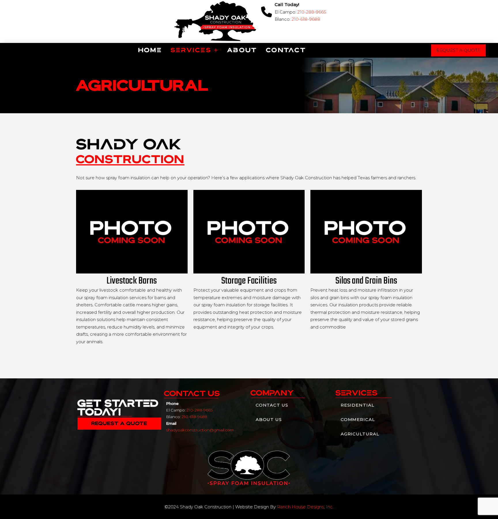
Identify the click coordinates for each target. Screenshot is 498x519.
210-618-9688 (306, 19)
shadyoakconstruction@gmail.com (200, 430)
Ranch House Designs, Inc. (305, 506)
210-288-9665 (311, 12)
